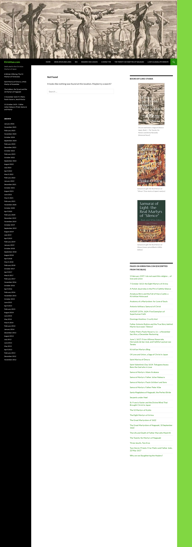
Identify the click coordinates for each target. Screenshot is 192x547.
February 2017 (9, 279)
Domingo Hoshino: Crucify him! (144, 319)
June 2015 (8, 302)
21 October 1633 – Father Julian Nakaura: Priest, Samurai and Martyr (15, 106)
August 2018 (9, 255)
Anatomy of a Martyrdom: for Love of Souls (149, 301)
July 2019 (7, 235)
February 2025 (9, 130)
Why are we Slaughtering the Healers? (146, 455)
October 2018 (9, 248)
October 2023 (9, 151)
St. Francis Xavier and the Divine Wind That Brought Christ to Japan (149, 403)
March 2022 (8, 174)
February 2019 (9, 242)
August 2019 (9, 232)
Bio (76, 62)
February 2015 (9, 309)
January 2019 (9, 245)
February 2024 (9, 144)
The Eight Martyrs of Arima (142, 415)
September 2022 (10, 161)
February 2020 (9, 215)
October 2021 (9, 188)
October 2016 (9, 285)
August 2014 (9, 312)
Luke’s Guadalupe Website (158, 62)
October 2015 (9, 299)
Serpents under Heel (139, 397)
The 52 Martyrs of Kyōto (140, 410)
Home (48, 62)
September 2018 (10, 252)
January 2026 (9, 124)
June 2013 (8, 343)
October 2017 (9, 269)
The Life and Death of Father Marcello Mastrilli (150, 433)
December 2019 (10, 218)
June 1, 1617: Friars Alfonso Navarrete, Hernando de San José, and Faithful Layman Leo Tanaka (150, 342)
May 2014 (8, 319)
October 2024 (9, 137)
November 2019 (10, 221)
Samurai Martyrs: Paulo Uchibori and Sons (148, 382)
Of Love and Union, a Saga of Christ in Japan (149, 354)
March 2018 (8, 262)
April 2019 (8, 238)
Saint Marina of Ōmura (140, 359)
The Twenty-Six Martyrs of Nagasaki (129, 62)
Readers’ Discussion (89, 62)
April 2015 (8, 306)
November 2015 (10, 296)
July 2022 (7, 168)
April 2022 (8, 171)
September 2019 (10, 228)
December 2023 (10, 147)
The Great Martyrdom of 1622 (143, 420)
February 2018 (9, 265)
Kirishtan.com (12, 61)
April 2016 (8, 289)
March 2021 (8, 198)
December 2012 (10, 356)
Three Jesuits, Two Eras (140, 443)
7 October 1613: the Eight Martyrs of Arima (149, 283)
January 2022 (9, 181)
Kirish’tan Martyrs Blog (140, 349)
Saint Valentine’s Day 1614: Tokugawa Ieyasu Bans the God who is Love (149, 365)
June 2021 (8, 194)
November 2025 (10, 127)
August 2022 (9, 164)
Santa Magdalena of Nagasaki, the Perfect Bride (150, 392)
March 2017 (8, 275)
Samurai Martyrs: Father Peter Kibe (145, 387)
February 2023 (9, 154)
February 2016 (9, 292)
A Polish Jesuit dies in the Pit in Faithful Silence (150, 289)
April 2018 (8, 258)
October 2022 (9, 157)
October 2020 (9, 208)
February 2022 (9, 178)
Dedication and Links (62, 62)
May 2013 (8, 346)
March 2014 (8, 323)
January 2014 (9, 329)
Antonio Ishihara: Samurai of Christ (145, 306)
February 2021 (9, 201)
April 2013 (8, 349)
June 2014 (8, 316)
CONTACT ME (106, 62)
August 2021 (9, 191)
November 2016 (10, 282)
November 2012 (10, 360)
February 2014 (9, 326)
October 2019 (9, 225)
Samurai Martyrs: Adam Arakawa (144, 372)
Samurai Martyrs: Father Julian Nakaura (147, 377)
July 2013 (7, 339)
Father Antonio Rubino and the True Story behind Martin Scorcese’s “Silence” (151, 325)
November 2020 (10, 205)
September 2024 (10, 141)
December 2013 (10, 333)
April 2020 (8, 211)
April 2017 (8, 272)
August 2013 (9, 336)
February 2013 (9, 353)
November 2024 (10, 134)
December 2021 (10, 184)
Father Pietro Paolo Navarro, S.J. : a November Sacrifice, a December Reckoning (150, 333)
